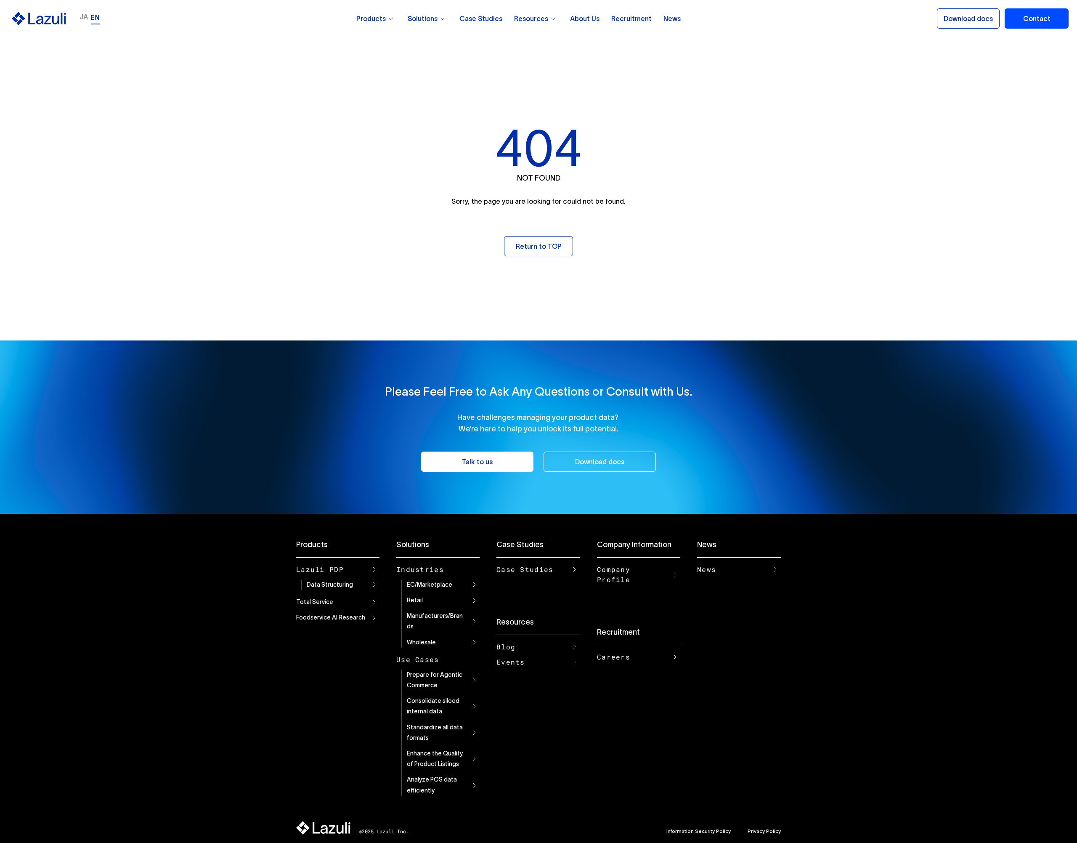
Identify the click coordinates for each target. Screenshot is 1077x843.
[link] (391, 18)
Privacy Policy (764, 831)
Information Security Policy (698, 831)
